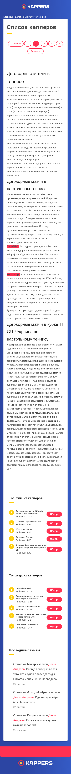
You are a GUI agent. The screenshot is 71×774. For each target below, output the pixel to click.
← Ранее (16, 43)
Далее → (35, 51)
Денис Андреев (23, 697)
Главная (8, 16)
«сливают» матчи (16, 127)
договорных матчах (52, 396)
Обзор (54, 514)
